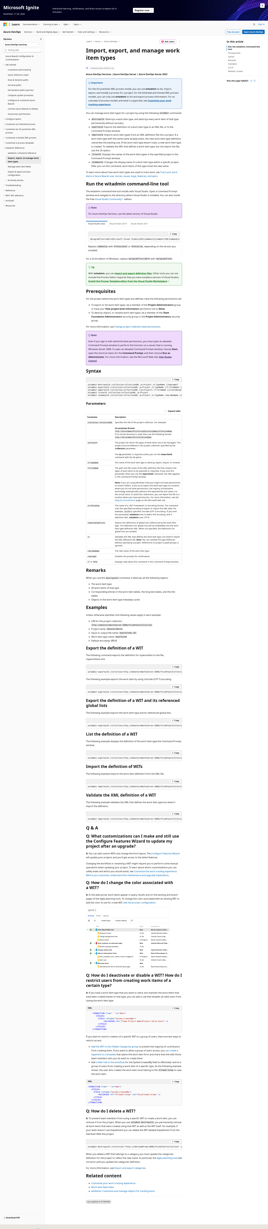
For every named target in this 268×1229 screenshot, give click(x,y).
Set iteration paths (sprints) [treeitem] (20, 90)
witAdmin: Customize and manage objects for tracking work (123, 1191)
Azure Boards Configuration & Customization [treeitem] (20, 58)
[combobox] (22, 44)
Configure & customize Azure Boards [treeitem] (21, 102)
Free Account (233, 32)
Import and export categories (130, 1168)
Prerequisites (234, 53)
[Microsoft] (5, 24)
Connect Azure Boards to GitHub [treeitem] (23, 108)
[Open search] (254, 24)
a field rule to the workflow (110, 1062)
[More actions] (179, 41)
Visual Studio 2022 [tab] (96, 223)
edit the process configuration (139, 902)
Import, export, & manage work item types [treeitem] (23, 160)
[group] (134, 239)
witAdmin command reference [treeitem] (22, 153)
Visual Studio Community (108, 199)
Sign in (261, 24)
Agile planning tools (167, 1158)
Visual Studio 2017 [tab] (139, 223)
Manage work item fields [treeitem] (19, 166)
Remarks (232, 60)
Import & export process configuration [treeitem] (19, 173)
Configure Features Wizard (165, 853)
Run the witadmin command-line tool (244, 48)
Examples (232, 64)
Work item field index (102, 1187)
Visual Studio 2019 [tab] (118, 223)
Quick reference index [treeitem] (18, 75)
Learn (89, 41)
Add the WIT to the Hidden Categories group (114, 1046)
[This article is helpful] (251, 80)
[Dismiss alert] (262, 5)
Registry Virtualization (125, 500)
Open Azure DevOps (253, 32)
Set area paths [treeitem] (14, 85)
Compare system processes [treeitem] (20, 95)
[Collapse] (41, 39)
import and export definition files (133, 273)
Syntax (231, 56)
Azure (98, 41)
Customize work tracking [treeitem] (19, 69)
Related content (235, 71)
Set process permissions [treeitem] (19, 114)
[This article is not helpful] (254, 80)
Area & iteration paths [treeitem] (18, 80)
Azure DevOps (110, 41)
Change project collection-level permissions (137, 326)
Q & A (230, 67)
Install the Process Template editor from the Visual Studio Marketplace (127, 281)
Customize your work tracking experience (113, 1183)
